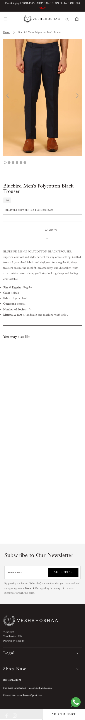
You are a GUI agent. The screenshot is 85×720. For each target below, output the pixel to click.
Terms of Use (32, 588)
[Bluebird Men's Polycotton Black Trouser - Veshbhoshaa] (5, 162)
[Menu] (5, 19)
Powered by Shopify (13, 641)
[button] (21, 714)
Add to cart (64, 714)
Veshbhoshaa (9, 636)
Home (6, 32)
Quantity (51, 230)
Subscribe (63, 572)
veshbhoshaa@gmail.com (29, 695)
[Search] (67, 19)
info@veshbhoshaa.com (40, 688)
